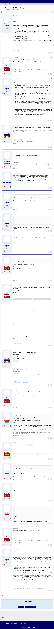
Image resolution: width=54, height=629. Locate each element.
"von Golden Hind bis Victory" (26, 268)
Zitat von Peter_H (19, 195)
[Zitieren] (51, 52)
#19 (51, 528)
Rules (3, 617)
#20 (51, 549)
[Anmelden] (50, 1)
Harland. (42, 270)
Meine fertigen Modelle (17, 139)
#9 (51, 235)
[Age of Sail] (3, 1)
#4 (51, 125)
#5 (51, 151)
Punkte (3, 30)
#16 (51, 463)
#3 (51, 78)
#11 (51, 285)
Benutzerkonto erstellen (30, 606)
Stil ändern (51, 622)
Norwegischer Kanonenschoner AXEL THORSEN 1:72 (23, 137)
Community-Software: (27, 627)
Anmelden (21, 606)
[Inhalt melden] (48, 52)
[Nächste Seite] (4, 12)
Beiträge (3, 31)
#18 (51, 505)
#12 (51, 350)
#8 (51, 213)
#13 (51, 389)
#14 (51, 412)
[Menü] (53, 1)
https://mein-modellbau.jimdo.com (20, 144)
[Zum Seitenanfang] (52, 627)
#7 (51, 192)
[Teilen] (52, 12)
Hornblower (8, 9)
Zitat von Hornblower (20, 259)
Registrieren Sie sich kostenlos (28, 603)
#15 (51, 442)
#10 (51, 256)
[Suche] (47, 1)
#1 (51, 15)
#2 (51, 57)
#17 (51, 483)
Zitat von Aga (18, 217)
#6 (51, 172)
